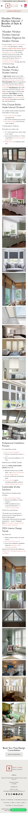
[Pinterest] (16, 794)
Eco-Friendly (5, 99)
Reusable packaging (10, 121)
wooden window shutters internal (16, 48)
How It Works (7, 802)
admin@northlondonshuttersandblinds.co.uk (14, 791)
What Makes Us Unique (20, 799)
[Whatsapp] (11, 794)
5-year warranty (9, 480)
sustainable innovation (8, 52)
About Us (3, 799)
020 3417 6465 (14, 789)
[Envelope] (21, 794)
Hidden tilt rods (9, 141)
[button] (2, 6)
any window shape (18, 97)
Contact (18, 802)
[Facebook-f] (6, 794)
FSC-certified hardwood (11, 115)
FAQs (13, 802)
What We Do (10, 799)
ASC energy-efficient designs (13, 498)
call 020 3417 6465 (8, 551)
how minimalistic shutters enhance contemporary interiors (12, 60)
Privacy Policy (8, 805)
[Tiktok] (19, 794)
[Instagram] (9, 794)
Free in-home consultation (12, 452)
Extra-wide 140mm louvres (12, 541)
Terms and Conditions (18, 805)
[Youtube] (14, 794)
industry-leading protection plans (14, 484)
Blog (23, 802)
